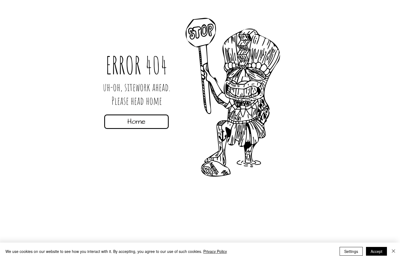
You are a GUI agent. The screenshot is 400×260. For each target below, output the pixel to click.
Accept (376, 251)
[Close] (393, 251)
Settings (351, 251)
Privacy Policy (215, 251)
